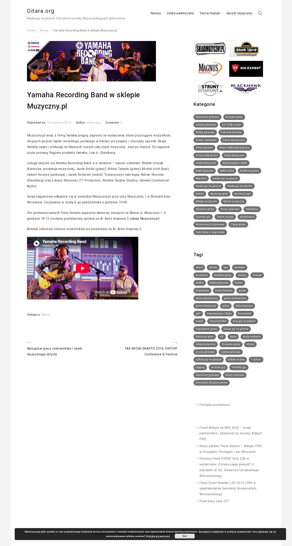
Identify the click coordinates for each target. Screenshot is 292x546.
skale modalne (252, 336)
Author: (81, 122)
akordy (213, 267)
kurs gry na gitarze (244, 321)
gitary (225, 305)
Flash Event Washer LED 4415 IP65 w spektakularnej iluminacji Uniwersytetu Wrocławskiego (227, 488)
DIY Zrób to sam (231, 124)
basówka (239, 267)
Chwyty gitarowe (206, 124)
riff (221, 336)
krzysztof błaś (218, 321)
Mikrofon (201, 178)
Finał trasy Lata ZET (214, 501)
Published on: (37, 122)
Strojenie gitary (205, 209)
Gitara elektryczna (180, 13)
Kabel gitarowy (204, 170)
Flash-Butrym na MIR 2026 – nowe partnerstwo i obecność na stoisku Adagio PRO (230, 433)
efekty (199, 282)
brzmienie (202, 275)
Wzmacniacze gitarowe (210, 224)
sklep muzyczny (205, 344)
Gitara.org (40, 11)
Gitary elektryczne (207, 155)
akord (199, 267)
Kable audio (227, 170)
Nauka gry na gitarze (225, 178)
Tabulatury (252, 209)
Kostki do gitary (249, 170)
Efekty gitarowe (205, 132)
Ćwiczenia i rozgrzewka (210, 232)
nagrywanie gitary (206, 329)
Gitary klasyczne (234, 155)
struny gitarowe (205, 352)
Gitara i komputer (206, 140)
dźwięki (257, 275)
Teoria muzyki (210, 13)
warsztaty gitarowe (207, 375)
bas (226, 267)
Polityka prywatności (214, 405)
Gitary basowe (204, 147)
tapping (200, 367)
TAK (184, 536)
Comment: (113, 122)
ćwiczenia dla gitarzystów (211, 382)
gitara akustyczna (207, 298)
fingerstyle (202, 290)
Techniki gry (203, 216)
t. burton (256, 359)
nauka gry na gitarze (236, 329)
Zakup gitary (238, 224)
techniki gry (218, 367)
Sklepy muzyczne (206, 201)
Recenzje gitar (219, 193)
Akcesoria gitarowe (207, 117)
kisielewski (244, 313)
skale (233, 336)
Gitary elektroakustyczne (234, 147)
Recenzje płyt (242, 193)
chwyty (242, 275)
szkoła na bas (236, 359)
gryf (198, 313)
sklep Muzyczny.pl (145, 218)
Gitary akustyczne (234, 140)
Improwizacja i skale (234, 163)
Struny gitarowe (230, 209)
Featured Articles (231, 132)
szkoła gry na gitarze (208, 359)
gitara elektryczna (235, 298)
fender (239, 282)
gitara (242, 290)
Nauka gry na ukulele (239, 186)
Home (31, 30)
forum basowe (223, 290)
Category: (34, 314)
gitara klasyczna (206, 305)
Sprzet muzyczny (239, 13)
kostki (199, 321)
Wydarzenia (247, 216)
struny (250, 344)
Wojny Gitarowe (234, 375)
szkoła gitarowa (230, 352)
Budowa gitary (234, 117)
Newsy (156, 13)
